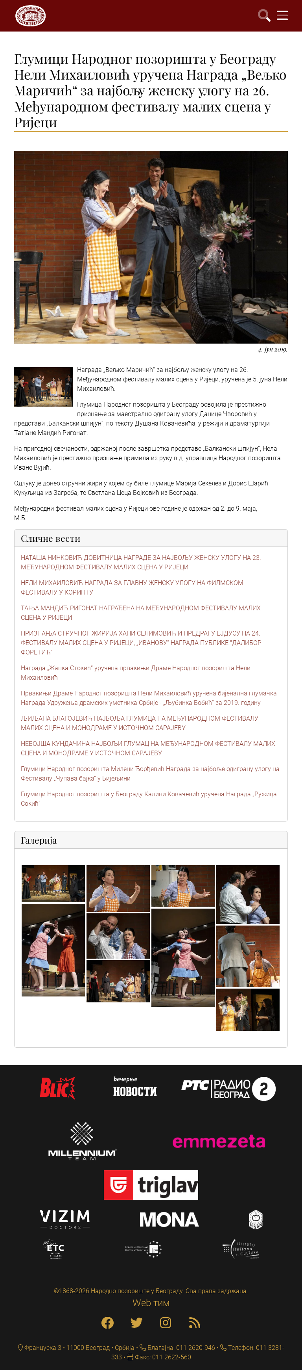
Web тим (151, 1303)
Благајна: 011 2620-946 (180, 1347)
